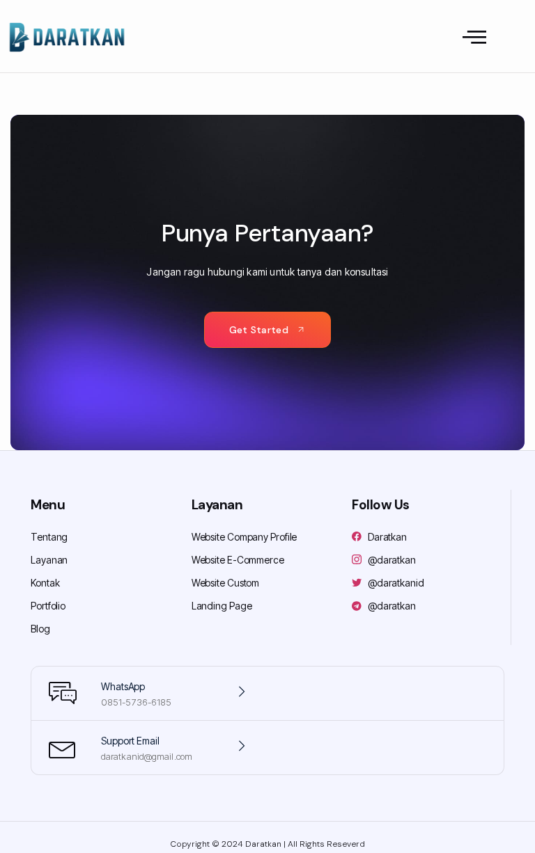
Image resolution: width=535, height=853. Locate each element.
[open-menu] (474, 37)
